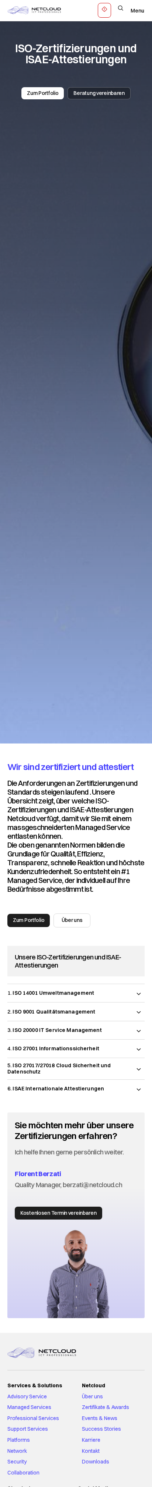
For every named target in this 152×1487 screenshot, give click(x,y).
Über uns (92, 1396)
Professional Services (33, 1418)
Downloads (95, 1461)
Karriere (91, 1440)
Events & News (99, 1418)
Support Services (27, 1429)
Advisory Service (27, 1396)
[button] (76, 993)
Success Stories (101, 1429)
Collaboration (23, 1472)
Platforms (18, 1440)
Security (17, 1461)
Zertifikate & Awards (105, 1407)
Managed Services (29, 1407)
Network (17, 1451)
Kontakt (91, 1451)
